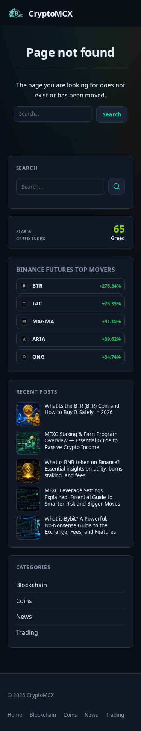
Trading (27, 632)
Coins (24, 601)
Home (15, 714)
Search (112, 114)
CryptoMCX (50, 13)
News (24, 616)
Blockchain (31, 585)
